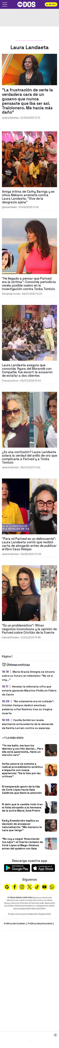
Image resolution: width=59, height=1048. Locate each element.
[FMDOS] (26, 4)
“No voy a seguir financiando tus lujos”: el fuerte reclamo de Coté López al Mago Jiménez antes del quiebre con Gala (22, 843)
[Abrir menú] (5, 4)
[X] (29, 886)
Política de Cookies (14, 923)
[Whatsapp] (51, 886)
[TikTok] (37, 886)
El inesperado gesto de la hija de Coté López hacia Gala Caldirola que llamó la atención (22, 790)
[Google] (7, 886)
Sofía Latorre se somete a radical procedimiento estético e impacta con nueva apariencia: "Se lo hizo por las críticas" (22, 770)
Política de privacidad (40, 923)
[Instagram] (22, 886)
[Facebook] (14, 886)
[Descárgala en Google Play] (17, 867)
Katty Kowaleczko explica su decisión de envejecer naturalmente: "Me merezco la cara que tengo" (22, 825)
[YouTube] (44, 886)
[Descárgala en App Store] (43, 867)
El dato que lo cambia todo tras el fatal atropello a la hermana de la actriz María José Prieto (22, 807)
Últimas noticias (18, 665)
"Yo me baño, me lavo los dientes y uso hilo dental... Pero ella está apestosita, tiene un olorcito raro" (22, 750)
